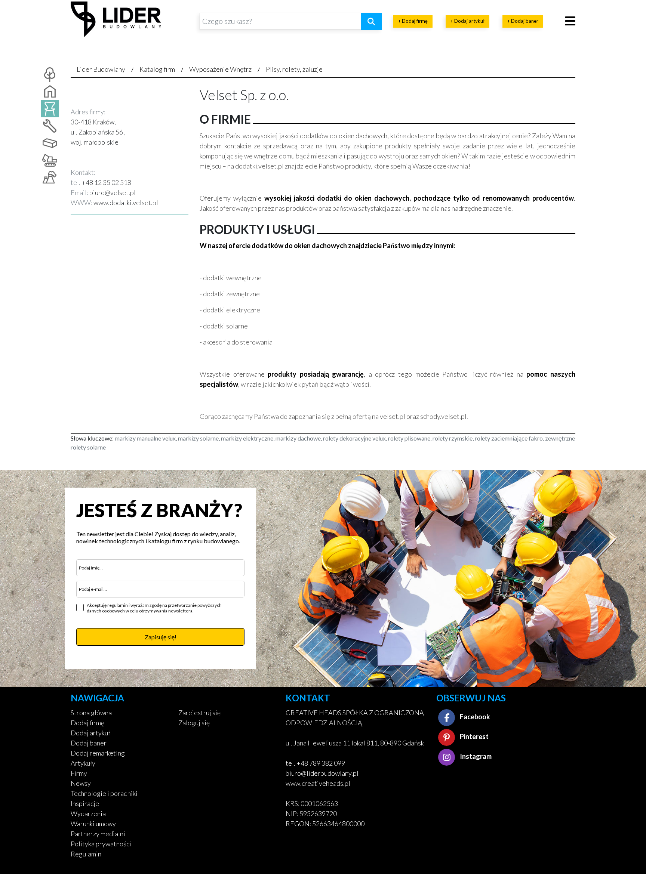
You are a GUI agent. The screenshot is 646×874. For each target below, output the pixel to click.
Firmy (79, 773)
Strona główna (91, 712)
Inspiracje (85, 803)
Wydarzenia (88, 813)
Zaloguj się (194, 723)
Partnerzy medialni (98, 834)
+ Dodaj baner (522, 21)
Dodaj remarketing (98, 753)
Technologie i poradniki (104, 793)
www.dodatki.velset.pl (125, 202)
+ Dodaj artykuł (467, 21)
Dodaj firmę (87, 723)
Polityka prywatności (101, 844)
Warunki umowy (93, 823)
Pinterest (474, 736)
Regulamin (86, 854)
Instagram (475, 756)
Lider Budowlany (101, 69)
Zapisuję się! (160, 636)
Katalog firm (157, 69)
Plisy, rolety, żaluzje (294, 69)
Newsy (81, 783)
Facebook (474, 717)
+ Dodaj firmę (413, 21)
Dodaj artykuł (90, 733)
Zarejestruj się (199, 712)
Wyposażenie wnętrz (220, 69)
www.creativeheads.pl (318, 783)
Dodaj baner (89, 743)
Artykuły (83, 763)
